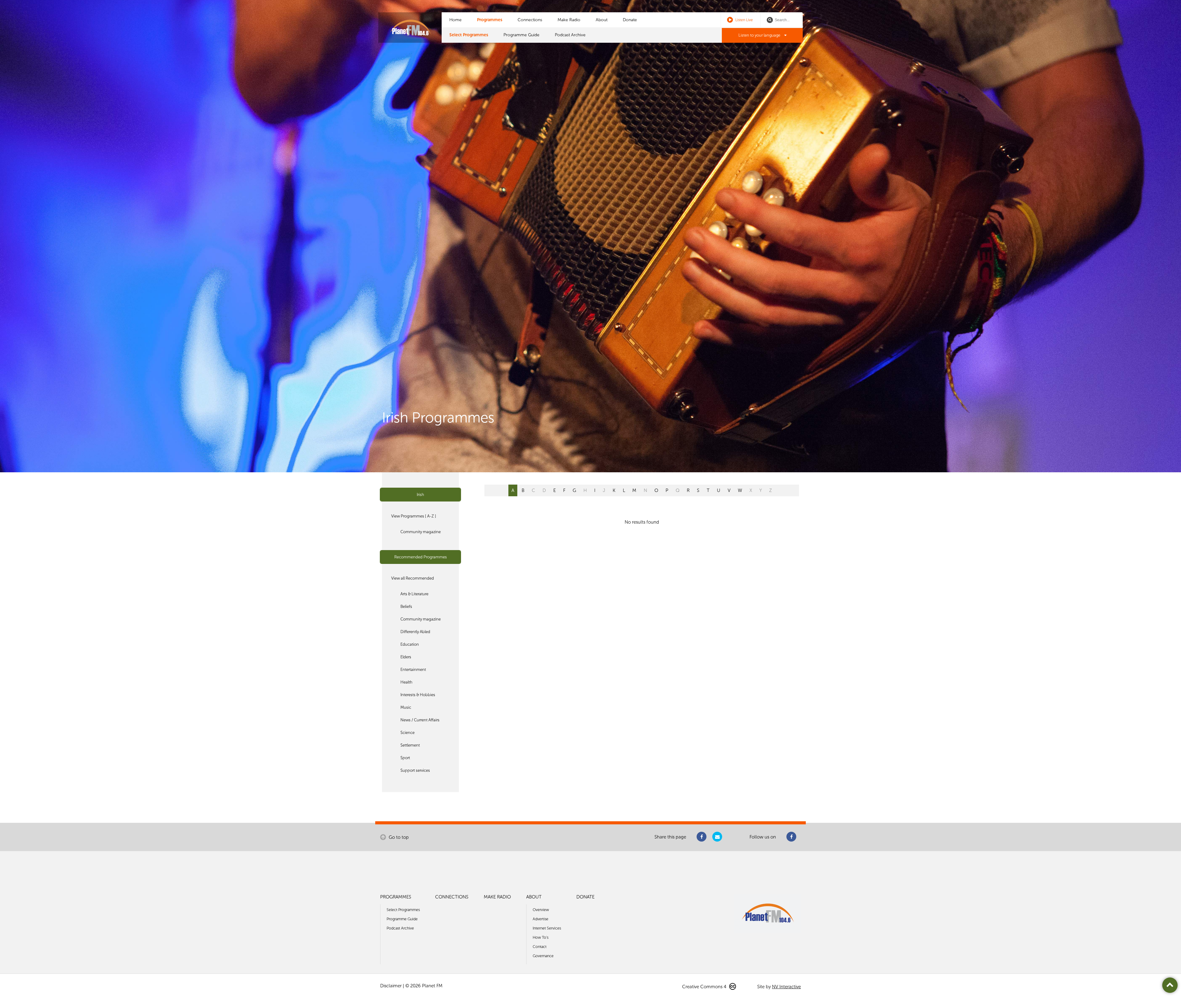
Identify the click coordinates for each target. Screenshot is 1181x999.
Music (405, 707)
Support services (415, 770)
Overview (541, 909)
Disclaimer (391, 986)
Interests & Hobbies (417, 694)
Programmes (489, 19)
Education (409, 644)
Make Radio (569, 19)
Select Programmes (468, 35)
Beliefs (406, 606)
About (601, 19)
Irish (420, 494)
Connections (530, 19)
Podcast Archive (570, 35)
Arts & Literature (414, 594)
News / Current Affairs (419, 720)
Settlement (410, 745)
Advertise (540, 919)
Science (407, 732)
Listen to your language (759, 35)
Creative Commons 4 (705, 986)
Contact (540, 946)
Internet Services (547, 928)
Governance (543, 955)
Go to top (398, 837)
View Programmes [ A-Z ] (413, 516)
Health (406, 682)
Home (455, 19)
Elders (405, 657)
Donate (630, 19)
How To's (540, 937)
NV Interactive (786, 986)
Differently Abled (415, 631)
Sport (405, 757)
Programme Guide (521, 35)
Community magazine (420, 531)
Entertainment (413, 669)
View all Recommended (412, 578)
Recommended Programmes (420, 557)
